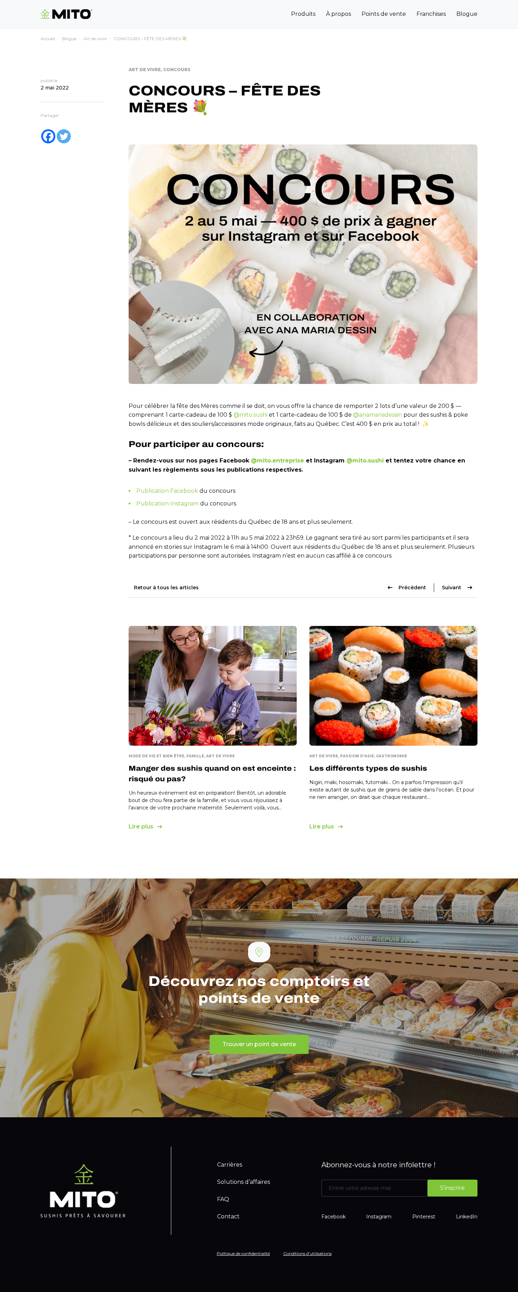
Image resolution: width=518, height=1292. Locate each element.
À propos (338, 14)
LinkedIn (466, 1216)
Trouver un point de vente (259, 1044)
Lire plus (141, 826)
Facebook (333, 1216)
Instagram (378, 1216)
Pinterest (423, 1216)
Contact (228, 1216)
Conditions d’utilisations (307, 1253)
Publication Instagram (167, 503)
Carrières (229, 1164)
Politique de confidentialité (243, 1253)
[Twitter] (64, 136)
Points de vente (384, 14)
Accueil (48, 38)
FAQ (223, 1199)
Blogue (466, 14)
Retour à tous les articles (166, 587)
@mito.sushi (250, 414)
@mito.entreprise (277, 460)
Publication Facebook (167, 490)
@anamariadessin (377, 414)
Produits (303, 14)
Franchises (431, 14)
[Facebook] (48, 136)
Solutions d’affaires (243, 1182)
